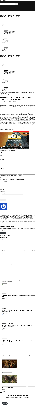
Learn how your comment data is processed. (22, 201)
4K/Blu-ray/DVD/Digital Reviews (9, 31)
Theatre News (6, 44)
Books (3, 46)
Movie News (6, 30)
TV (2, 35)
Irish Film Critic (10, 16)
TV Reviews (6, 37)
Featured (1, 94)
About (3, 25)
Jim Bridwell (11, 174)
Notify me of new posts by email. (7, 197)
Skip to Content (3, 0)
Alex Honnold (2, 174)
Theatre (3, 42)
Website (1, 195)
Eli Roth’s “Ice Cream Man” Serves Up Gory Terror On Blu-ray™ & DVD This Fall (18, 250)
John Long (16, 174)
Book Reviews (6, 47)
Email (1, 193)
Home (3, 24)
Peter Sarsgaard (3, 175)
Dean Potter (7, 174)
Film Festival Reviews (7, 33)
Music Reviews (6, 40)
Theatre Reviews (7, 43)
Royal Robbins (8, 175)
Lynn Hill (23, 174)
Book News (6, 48)
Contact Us (4, 50)
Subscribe (3, 233)
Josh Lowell (20, 174)
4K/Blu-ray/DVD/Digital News (9, 32)
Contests (3, 26)
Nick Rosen (27, 174)
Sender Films (9, 150)
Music (3, 39)
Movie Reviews (6, 29)
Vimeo (14, 150)
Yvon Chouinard (19, 175)
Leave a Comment (19, 101)
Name (1, 191)
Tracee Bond (2, 101)
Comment (2, 189)
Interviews (5, 34)
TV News (5, 38)
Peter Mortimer (32, 174)
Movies (3, 27)
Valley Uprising (2, 150)
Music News (6, 41)
